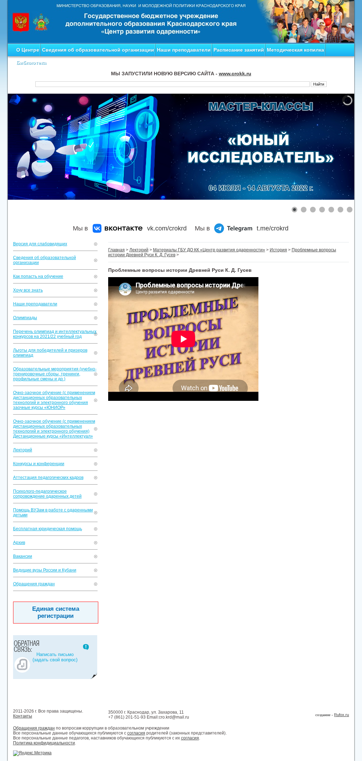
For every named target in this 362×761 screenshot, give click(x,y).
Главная (116, 249)
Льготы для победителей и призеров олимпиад (50, 353)
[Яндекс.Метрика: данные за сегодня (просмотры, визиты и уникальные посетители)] (32, 753)
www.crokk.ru (235, 73)
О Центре (27, 50)
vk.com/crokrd (167, 228)
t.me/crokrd (272, 228)
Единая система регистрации (55, 612)
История (278, 249)
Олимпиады (25, 317)
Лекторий (22, 449)
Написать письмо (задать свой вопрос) (55, 657)
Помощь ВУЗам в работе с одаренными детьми (53, 512)
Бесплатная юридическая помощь (47, 528)
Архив (19, 542)
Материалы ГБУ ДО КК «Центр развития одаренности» (209, 249)
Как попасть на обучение (38, 276)
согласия (136, 733)
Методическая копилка (295, 50)
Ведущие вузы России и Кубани (44, 570)
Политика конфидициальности (44, 742)
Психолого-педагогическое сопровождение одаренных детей (47, 494)
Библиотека (31, 62)
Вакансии (22, 556)
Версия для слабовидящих (40, 243)
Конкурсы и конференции (38, 463)
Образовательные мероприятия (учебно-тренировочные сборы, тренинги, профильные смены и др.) (55, 374)
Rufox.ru (341, 715)
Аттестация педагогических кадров (48, 477)
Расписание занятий (239, 50)
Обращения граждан (34, 583)
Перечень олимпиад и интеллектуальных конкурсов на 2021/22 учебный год (55, 334)
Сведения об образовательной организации (98, 50)
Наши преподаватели (184, 50)
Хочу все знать (28, 290)
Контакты (22, 716)
